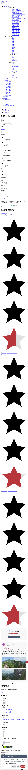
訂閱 (2, 692)
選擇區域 (3, 754)
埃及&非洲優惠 (16, 32)
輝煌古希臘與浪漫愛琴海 (18, 18)
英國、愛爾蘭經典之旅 (18, 11)
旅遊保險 (8, 84)
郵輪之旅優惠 (15, 30)
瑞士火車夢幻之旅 (16, 21)
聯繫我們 (5, 98)
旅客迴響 (5, 96)
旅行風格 (8, 87)
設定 (18, 766)
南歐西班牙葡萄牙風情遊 (18, 14)
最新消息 (8, 90)
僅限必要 (14, 766)
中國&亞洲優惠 (16, 29)
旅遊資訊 (5, 80)
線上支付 (15, 719)
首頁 (4, 109)
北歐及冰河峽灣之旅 (17, 15)
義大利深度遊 (15, 20)
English (5, 99)
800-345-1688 (10, 105)
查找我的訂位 (21, 719)
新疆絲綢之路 (15, 12)
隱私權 (14, 763)
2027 (6, 173)
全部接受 (23, 766)
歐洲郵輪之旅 (15, 35)
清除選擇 (3, 129)
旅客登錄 (5, 104)
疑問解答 (8, 86)
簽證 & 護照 (9, 92)
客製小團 (5, 78)
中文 (8, 99)
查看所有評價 (4, 213)
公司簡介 (8, 81)
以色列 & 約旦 (7, 112)
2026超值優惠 (15, 24)
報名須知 (8, 95)
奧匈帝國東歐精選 (16, 9)
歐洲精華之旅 (15, 17)
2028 (6, 174)
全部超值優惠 (15, 26)
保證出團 (14, 33)
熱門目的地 (6, 6)
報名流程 (8, 83)
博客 (7, 93)
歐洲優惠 (14, 27)
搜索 (4, 105)
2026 (6, 171)
